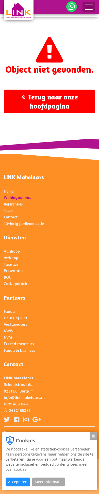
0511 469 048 (16, 403)
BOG (7, 277)
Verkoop (11, 257)
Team (8, 210)
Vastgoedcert (15, 324)
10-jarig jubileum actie (24, 223)
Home (8, 191)
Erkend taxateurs (19, 343)
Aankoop (12, 251)
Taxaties (11, 264)
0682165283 (20, 410)
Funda (9, 311)
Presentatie (13, 270)
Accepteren (17, 481)
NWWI (9, 330)
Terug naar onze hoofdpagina (53, 101)
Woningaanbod (17, 197)
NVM (8, 337)
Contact (11, 216)
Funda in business (19, 350)
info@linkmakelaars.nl (24, 397)
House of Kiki (15, 317)
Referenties (13, 204)
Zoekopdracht (16, 283)
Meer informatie (48, 481)
